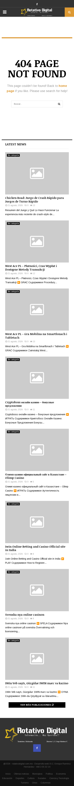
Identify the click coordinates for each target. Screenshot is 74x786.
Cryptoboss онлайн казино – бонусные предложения (29, 404)
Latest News (15, 144)
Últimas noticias (21, 774)
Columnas (45, 783)
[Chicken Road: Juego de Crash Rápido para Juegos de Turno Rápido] (37, 173)
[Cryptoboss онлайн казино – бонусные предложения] (37, 378)
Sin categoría (13, 155)
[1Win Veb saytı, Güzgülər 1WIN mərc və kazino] (37, 659)
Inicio (8, 774)
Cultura (31, 778)
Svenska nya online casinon (24, 615)
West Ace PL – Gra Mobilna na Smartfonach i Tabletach (36, 335)
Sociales (42, 778)
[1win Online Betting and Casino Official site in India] (37, 522)
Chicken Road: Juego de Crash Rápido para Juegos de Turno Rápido (34, 199)
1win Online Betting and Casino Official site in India (35, 548)
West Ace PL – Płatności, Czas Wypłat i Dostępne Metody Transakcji (31, 267)
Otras (34, 783)
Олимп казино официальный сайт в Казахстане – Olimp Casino (35, 476)
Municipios (37, 774)
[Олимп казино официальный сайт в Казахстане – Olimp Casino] (37, 450)
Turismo (25, 783)
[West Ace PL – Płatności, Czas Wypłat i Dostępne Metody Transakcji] (37, 241)
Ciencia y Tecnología (59, 778)
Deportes (20, 778)
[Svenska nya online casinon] (37, 590)
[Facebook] (37, 748)
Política (49, 774)
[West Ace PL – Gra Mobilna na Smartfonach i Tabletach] (37, 310)
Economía (61, 774)
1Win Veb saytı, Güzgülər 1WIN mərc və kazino (36, 683)
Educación (7, 778)
